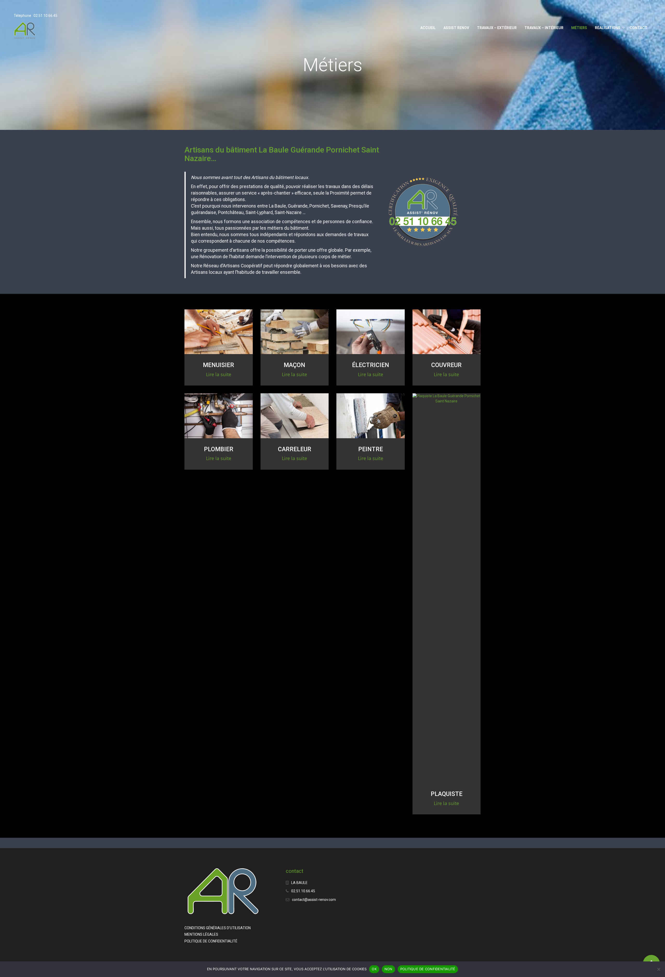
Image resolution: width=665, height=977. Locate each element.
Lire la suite (218, 374)
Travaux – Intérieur (543, 28)
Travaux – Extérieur (497, 28)
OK (374, 969)
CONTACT (638, 28)
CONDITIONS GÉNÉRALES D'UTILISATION (217, 928)
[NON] (658, 969)
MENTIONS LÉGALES (201, 934)
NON (388, 969)
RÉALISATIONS (607, 28)
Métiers (579, 28)
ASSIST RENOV (456, 28)
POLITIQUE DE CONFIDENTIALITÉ (210, 941)
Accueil (428, 28)
